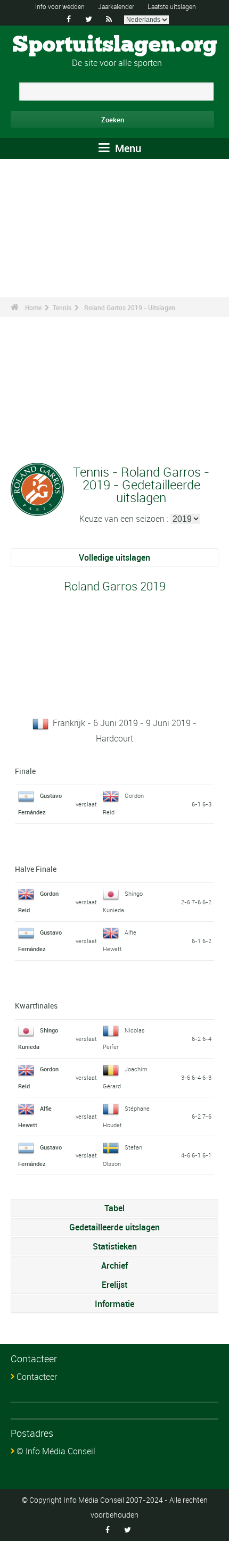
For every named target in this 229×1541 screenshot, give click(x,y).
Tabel (114, 1208)
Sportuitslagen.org (114, 45)
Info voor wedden (60, 6)
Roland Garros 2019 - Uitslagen (129, 307)
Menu (126, 148)
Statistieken (115, 1246)
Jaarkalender (116, 6)
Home (33, 307)
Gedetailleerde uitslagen (114, 1227)
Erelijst (114, 1284)
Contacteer (37, 1376)
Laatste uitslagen (172, 6)
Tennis (62, 307)
